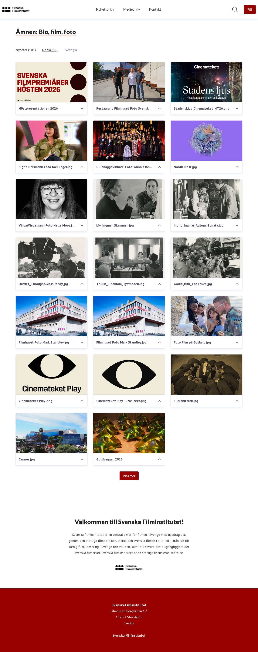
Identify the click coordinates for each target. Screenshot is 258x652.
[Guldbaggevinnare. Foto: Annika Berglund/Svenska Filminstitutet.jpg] (129, 141)
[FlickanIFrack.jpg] (206, 374)
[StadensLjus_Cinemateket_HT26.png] (206, 82)
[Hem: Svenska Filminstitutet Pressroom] (16, 9)
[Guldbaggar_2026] (129, 433)
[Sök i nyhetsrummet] (235, 9)
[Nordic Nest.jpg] (206, 141)
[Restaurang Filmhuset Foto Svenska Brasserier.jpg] (129, 82)
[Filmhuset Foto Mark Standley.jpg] (51, 316)
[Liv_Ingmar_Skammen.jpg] (129, 199)
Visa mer (129, 476)
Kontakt (155, 9)
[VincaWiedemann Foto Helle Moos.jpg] (51, 199)
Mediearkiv (131, 9)
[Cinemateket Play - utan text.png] (129, 374)
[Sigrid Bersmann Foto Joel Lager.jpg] (51, 141)
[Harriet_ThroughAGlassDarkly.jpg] (51, 258)
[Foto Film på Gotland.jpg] (206, 316)
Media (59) (50, 50)
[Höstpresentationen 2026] (51, 82)
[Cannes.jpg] (51, 433)
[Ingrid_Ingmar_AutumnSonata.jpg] (206, 199)
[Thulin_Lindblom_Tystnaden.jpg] (129, 258)
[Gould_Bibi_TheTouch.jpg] (206, 258)
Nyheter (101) (26, 50)
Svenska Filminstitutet (129, 635)
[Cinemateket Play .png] (51, 374)
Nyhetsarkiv (105, 9)
